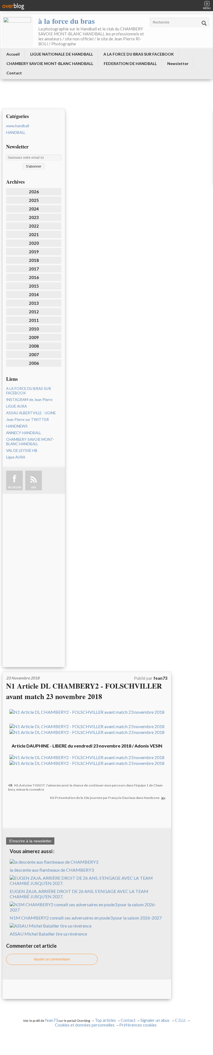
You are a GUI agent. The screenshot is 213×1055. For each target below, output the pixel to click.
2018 (34, 260)
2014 (34, 294)
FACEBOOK (14, 487)
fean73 (51, 1020)
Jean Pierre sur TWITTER (27, 419)
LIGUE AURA (16, 406)
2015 (34, 285)
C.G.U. (180, 1020)
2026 (34, 191)
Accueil (13, 54)
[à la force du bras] (17, 30)
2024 (34, 208)
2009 (34, 337)
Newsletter (178, 63)
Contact (14, 73)
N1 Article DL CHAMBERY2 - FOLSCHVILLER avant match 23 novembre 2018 (84, 691)
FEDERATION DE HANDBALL (130, 63)
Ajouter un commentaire (52, 959)
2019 (34, 251)
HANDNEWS (17, 426)
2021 (34, 234)
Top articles (105, 1020)
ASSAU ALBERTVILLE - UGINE (31, 413)
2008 (34, 345)
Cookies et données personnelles (85, 1025)
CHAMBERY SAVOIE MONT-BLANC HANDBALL (49, 63)
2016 (34, 277)
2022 (34, 225)
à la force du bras (66, 20)
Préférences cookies (138, 1025)
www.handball (17, 126)
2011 (34, 320)
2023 (34, 217)
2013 (34, 303)
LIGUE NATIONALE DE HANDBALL (61, 54)
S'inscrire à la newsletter (30, 841)
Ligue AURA (15, 457)
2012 (34, 311)
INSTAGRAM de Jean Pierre (29, 399)
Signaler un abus (155, 1020)
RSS (33, 487)
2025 (34, 200)
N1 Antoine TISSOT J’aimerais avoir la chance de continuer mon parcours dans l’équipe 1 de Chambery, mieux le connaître (86, 787)
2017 (34, 268)
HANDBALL (15, 132)
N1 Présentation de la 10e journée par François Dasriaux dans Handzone (105, 798)
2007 (34, 354)
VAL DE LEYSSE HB (21, 450)
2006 (34, 363)
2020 (34, 243)
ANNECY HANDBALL (23, 433)
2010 (34, 328)
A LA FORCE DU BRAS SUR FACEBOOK (138, 54)
